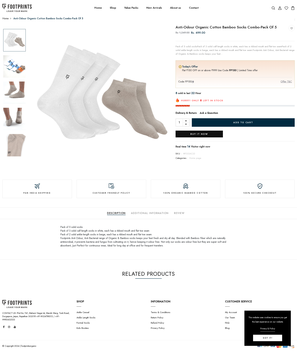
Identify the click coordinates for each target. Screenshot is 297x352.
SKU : (179, 153)
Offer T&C (286, 81)
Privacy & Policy (267, 328)
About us (175, 8)
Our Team (230, 317)
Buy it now (199, 134)
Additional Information (150, 213)
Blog (227, 328)
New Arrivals (154, 8)
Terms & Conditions (160, 312)
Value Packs (131, 8)
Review (179, 213)
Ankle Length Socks (86, 317)
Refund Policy (157, 323)
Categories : (182, 158)
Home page (195, 158)
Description (116, 213)
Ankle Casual (83, 312)
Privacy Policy (158, 328)
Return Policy (157, 317)
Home (98, 8)
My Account (231, 312)
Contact (194, 8)
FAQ (227, 323)
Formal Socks (83, 323)
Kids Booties (83, 328)
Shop (113, 8)
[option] (14, 40)
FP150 (188, 81)
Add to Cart (243, 122)
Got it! (267, 338)
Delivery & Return (186, 113)
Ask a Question (209, 113)
